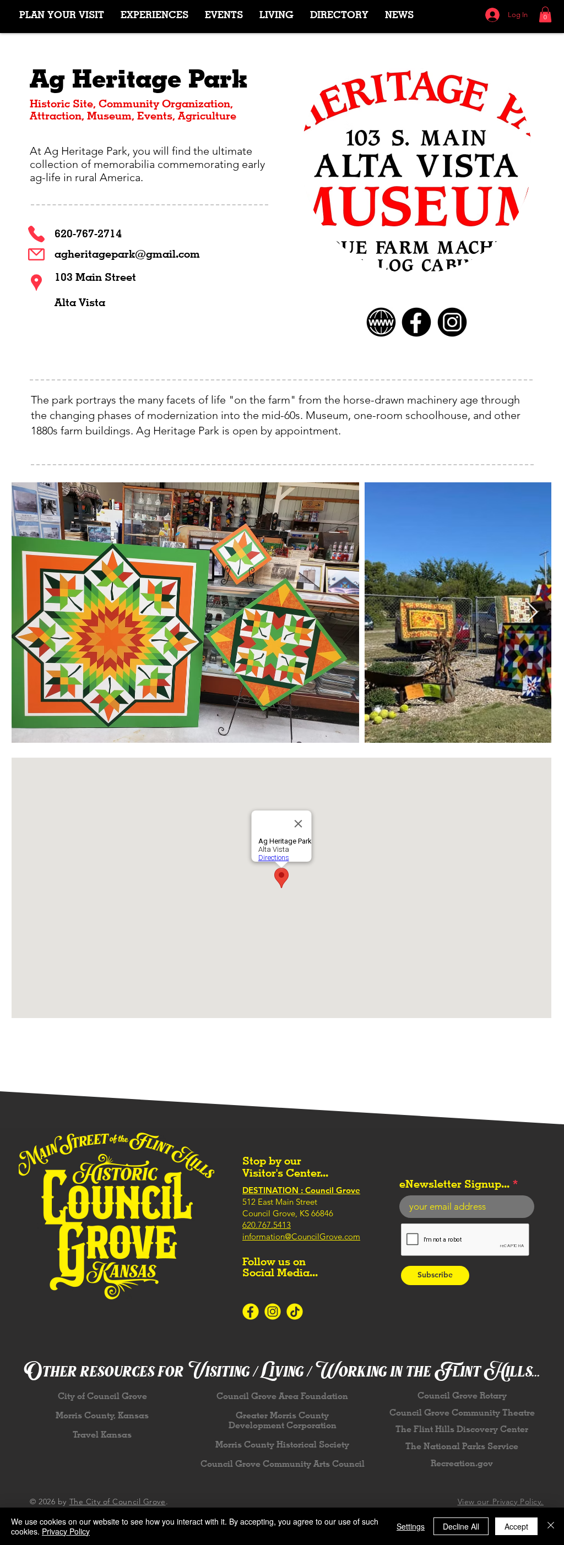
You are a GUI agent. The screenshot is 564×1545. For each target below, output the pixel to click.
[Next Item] (532, 612)
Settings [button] (411, 1526)
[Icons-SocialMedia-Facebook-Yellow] (250, 1311)
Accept (516, 1526)
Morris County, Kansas (102, 1415)
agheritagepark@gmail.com (127, 253)
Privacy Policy (66, 1531)
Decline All (461, 1526)
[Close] (550, 1526)
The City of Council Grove (117, 1501)
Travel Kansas (102, 1434)
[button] (154, 14)
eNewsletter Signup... (454, 1183)
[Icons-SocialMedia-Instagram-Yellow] (272, 1311)
